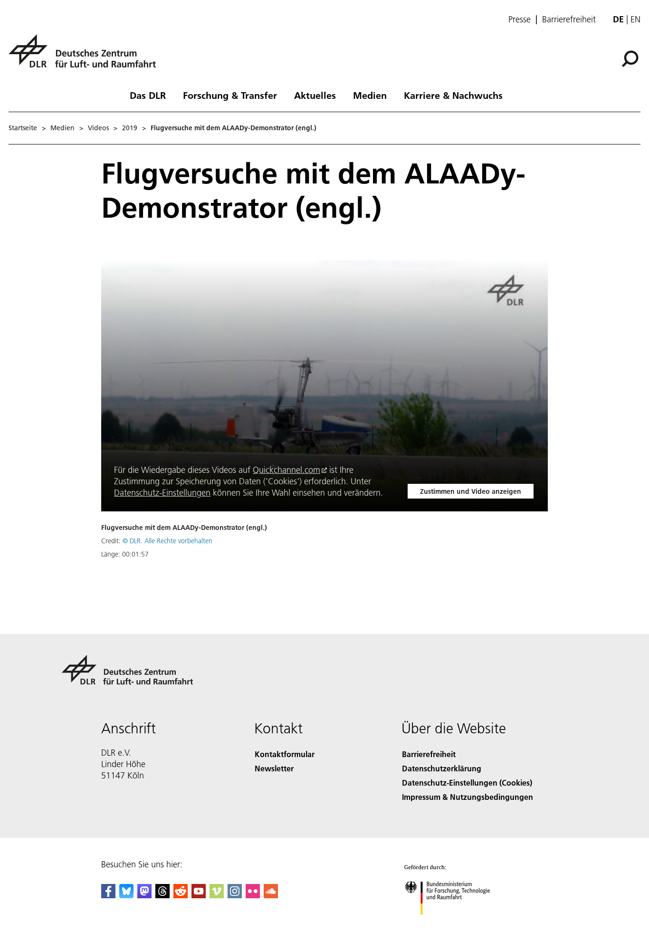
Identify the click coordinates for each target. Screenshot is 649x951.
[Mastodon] (144, 895)
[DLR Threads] (162, 895)
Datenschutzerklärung (441, 768)
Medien (370, 95)
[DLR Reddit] (180, 895)
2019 (129, 128)
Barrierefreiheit (569, 19)
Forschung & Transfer (230, 95)
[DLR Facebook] (108, 895)
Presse (519, 19)
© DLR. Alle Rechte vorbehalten (167, 541)
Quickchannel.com (286, 469)
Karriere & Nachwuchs (453, 95)
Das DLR (148, 95)
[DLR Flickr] (253, 895)
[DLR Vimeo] (217, 895)
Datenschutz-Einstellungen (162, 492)
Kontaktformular (285, 754)
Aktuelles (315, 95)
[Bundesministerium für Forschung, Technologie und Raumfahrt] (456, 924)
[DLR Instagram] (235, 895)
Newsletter (274, 768)
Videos (98, 128)
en (635, 19)
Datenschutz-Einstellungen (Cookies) (467, 783)
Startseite (23, 128)
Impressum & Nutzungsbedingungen (467, 797)
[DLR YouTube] (198, 895)
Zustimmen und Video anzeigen (470, 491)
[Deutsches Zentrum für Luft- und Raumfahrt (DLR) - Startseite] (86, 56)
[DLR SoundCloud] (271, 895)
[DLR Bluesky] (126, 895)
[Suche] (631, 57)
